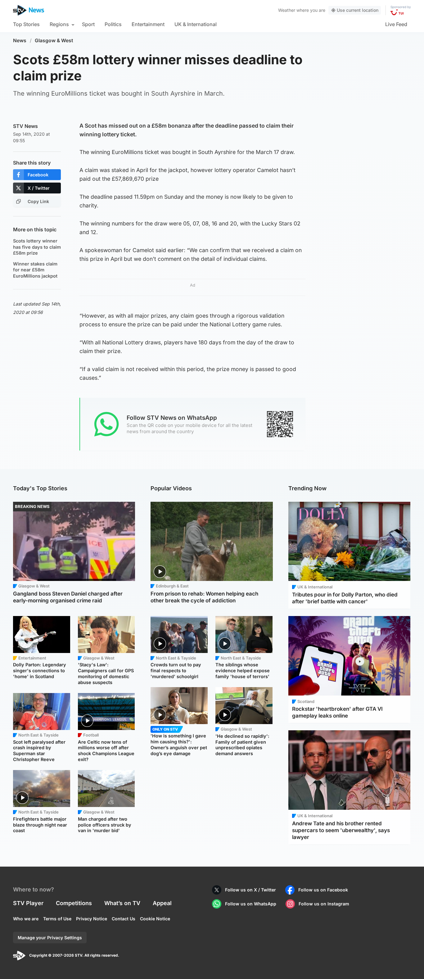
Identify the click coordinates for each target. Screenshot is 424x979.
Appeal (162, 903)
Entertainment (148, 24)
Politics (113, 24)
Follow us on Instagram (324, 903)
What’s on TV (122, 903)
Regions (59, 24)
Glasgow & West (54, 40)
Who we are (25, 918)
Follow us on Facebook (323, 889)
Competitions (74, 903)
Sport (88, 24)
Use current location (357, 10)
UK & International (195, 24)
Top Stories (26, 24)
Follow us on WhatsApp (250, 903)
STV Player (28, 903)
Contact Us (123, 918)
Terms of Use (57, 918)
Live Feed (396, 24)
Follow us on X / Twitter (250, 889)
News (19, 40)
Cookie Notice (155, 918)
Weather (286, 10)
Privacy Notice (91, 918)
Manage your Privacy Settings (50, 937)
